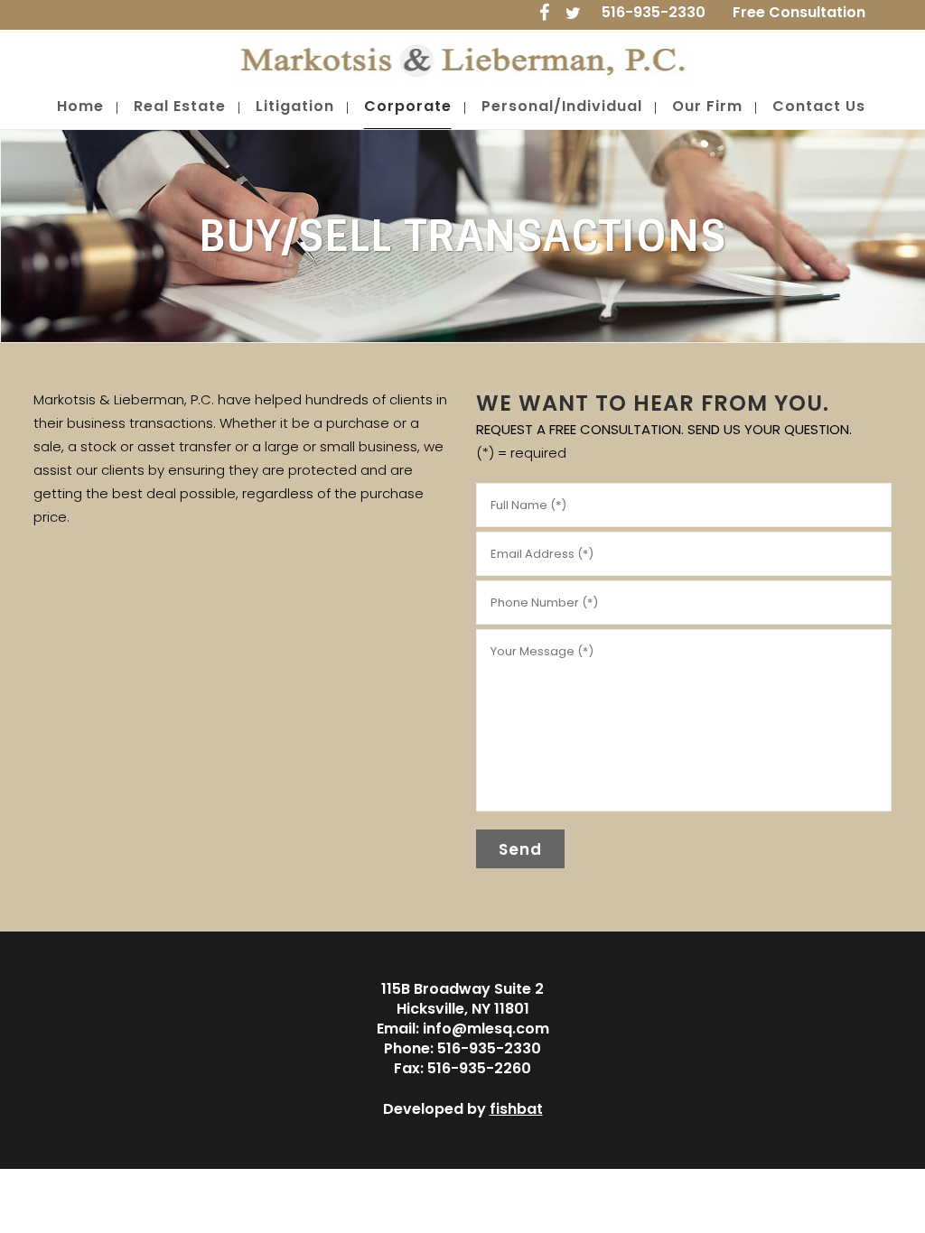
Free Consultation (799, 12)
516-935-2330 (653, 12)
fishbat (516, 1109)
